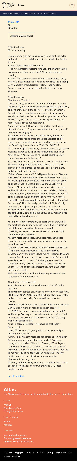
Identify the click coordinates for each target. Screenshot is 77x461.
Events (7, 421)
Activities (8, 424)
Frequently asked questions (17, 438)
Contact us (8, 452)
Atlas (20, 5)
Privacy (50, 452)
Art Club (8, 404)
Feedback (41, 452)
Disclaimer (30, 452)
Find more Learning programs (18, 441)
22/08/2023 (13, 22)
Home (5, 13)
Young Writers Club (16, 13)
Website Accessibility (12, 456)
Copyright (19, 452)
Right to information (64, 452)
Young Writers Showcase (33, 13)
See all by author (16, 376)
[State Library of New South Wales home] (9, 5)
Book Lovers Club (12, 408)
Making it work (26, 36)
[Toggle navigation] (72, 5)
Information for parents (15, 435)
